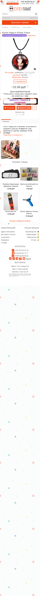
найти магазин (12, 4)
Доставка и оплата (8, 234)
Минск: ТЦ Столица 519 (20, 266)
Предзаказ (5, 240)
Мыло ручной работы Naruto (29, 185)
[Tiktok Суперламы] (20, 259)
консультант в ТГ (21, 253)
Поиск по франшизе (21, 18)
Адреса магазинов (8, 232)
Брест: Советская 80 (20, 269)
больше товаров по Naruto (20, 221)
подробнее (31, 35)
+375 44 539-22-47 (27, 2)
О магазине (5, 237)
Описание (6, 121)
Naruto (25, 77)
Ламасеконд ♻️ (33, 237)
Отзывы (4, 243)
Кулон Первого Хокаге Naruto (29, 212)
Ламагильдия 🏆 (32, 234)
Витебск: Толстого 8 (20, 272)
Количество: (20, 112)
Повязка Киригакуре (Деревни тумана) (11, 185)
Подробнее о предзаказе (12, 135)
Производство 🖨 (32, 232)
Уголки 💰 (35, 240)
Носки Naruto (10, 211)
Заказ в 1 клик (25, 108)
